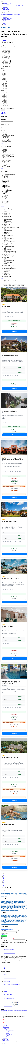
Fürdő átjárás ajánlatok (15, 905)
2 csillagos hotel (6, 166)
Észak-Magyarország (7, 18)
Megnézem (14, 331)
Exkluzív (7, 195)
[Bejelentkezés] (4, 12)
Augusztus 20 (9, 219)
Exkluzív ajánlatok (5, 910)
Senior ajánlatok (16, 920)
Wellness (7, 175)
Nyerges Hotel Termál (10, 757)
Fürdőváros (7, 179)
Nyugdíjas (7, 181)
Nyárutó (8, 248)
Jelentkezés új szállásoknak (10, 978)
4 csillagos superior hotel (8, 156)
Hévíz (4, 20)
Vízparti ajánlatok (5, 902)
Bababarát (7, 180)
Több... (2, 143)
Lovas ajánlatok (23, 908)
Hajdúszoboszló (6, 19)
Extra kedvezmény (10, 265)
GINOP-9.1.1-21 (8, 1006)
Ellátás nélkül (6, 137)
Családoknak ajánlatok (20, 917)
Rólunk (5, 991)
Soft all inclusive (6, 140)
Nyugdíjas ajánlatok (19, 903)
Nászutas (5, 196)
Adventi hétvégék (10, 255)
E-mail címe (3, 930)
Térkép (4, 40)
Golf (6, 197)
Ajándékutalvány (7, 3)
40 (3, 883)
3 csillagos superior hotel (8, 154)
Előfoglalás (8, 221)
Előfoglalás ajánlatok (10, 917)
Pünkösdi (8, 271)
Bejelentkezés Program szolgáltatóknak (12, 984)
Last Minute (8, 226)
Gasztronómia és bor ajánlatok (12, 922)
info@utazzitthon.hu (9, 998)
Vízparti (6, 176)
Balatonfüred (6, 21)
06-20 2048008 (8, 994)
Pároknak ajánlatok (9, 921)
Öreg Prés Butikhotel (9, 411)
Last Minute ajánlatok (14, 919)
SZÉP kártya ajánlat (10, 241)
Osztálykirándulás (10, 238)
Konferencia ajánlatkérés (9, 949)
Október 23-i (9, 249)
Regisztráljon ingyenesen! (14, 938)
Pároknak (8, 232)
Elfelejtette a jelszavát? (5, 934)
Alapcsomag (9, 267)
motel (4, 165)
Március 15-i (9, 243)
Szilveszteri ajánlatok (15, 916)
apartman (5, 149)
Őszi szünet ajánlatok (21, 915)
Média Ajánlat (7, 981)
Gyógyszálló (7, 189)
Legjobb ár (8, 276)
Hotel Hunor (6, 306)
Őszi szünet (8, 214)
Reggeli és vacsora (7, 132)
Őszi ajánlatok (6, 4)
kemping (5, 164)
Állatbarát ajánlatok (5, 905)
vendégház (5, 150)
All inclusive (6, 136)
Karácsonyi (8, 216)
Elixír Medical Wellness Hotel (12, 459)
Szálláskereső (20, 6)
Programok (5, 7)
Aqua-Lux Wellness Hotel (11, 578)
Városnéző (7, 186)
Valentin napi (9, 262)
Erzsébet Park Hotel (9, 521)
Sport (6, 200)
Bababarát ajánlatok (10, 903)
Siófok (4, 23)
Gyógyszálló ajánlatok (6, 907)
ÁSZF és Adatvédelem (8, 1015)
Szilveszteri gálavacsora (8, 139)
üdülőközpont (6, 161)
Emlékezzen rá (4, 933)
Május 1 (8, 270)
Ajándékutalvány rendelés (9, 953)
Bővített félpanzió (7, 141)
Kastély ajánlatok (15, 908)
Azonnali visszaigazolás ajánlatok (8, 901)
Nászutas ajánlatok (14, 910)
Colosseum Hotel (8, 824)
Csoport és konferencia (11, 252)
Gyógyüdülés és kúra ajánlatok (13, 227)
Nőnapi (7, 257)
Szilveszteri (8, 218)
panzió (4, 151)
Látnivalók (5, 8)
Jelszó (2, 932)
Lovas (6, 193)
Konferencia (7, 185)
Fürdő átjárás (8, 184)
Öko (6, 203)
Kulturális (8, 259)
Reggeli (5, 134)
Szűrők (3, 113)
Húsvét (7, 244)
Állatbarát (7, 182)
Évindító (8, 224)
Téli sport (7, 201)
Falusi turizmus (8, 190)
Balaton (5, 17)
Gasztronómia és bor (10, 235)
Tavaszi (8, 273)
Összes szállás (6, 27)
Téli (7, 240)
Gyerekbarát (7, 191)
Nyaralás (8, 274)
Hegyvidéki (7, 187)
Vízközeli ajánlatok (13, 902)
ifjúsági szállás (6, 159)
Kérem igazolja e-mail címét (7, 940)
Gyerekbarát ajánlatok (6, 908)
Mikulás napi (9, 263)
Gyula (4, 24)
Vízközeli (7, 177)
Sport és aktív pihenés (11, 251)
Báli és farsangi (9, 254)
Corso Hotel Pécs (8, 626)
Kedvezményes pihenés (11, 268)
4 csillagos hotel (6, 155)
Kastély (6, 192)
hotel (4, 162)
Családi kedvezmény (10, 233)
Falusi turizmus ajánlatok (17, 907)
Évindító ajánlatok (5, 919)
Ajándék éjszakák (10, 246)
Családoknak (9, 222)
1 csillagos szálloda (7, 160)
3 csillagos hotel (6, 152)
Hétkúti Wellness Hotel (10, 356)
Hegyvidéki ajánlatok (20, 906)
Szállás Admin (7, 974)
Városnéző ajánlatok (10, 906)
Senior (7, 229)
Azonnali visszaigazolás (10, 174)
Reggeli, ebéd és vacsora (8, 135)
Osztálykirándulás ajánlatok (11, 924)
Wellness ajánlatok (20, 901)
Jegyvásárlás (6, 9)
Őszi (7, 211)
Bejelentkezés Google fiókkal (7, 929)
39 (3, 882)
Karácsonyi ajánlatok (5, 916)
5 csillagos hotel (6, 157)
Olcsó (6, 202)
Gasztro (6, 198)
